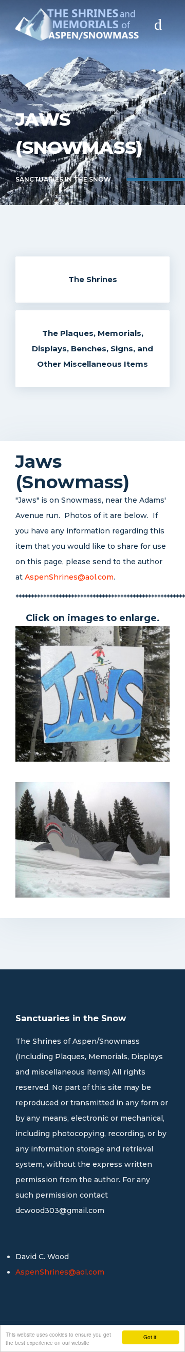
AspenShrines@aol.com (69, 577)
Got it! (150, 1337)
